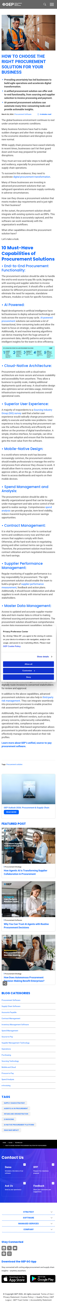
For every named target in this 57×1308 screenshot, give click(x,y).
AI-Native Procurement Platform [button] (19, 1125)
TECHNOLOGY (18, 1142)
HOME (4, 1142)
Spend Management (10, 1031)
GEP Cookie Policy (12, 646)
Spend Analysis (8, 1079)
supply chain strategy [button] (14, 1103)
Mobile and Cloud (9, 1067)
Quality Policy (42, 1297)
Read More (11, 812)
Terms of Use (47, 1294)
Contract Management (11, 1018)
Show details (43, 656)
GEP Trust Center (21, 1300)
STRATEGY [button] (28, 1212)
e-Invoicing (6, 1085)
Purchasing (6, 1055)
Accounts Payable (9, 1012)
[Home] (12, 4)
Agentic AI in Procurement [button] (16, 1108)
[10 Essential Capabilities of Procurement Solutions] (28, 353)
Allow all (28, 664)
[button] (52, 4)
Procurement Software (22, 114)
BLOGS (10, 1142)
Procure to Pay (8, 1073)
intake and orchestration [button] (16, 1114)
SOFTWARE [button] (28, 1217)
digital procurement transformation (31, 176)
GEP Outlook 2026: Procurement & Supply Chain (26, 807)
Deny (28, 677)
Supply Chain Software (11, 1006)
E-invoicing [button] (9, 1119)
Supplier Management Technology (16, 1043)
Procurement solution (14, 764)
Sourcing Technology (10, 1061)
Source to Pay (7, 1037)
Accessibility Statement (41, 1300)
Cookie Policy (27, 1297)
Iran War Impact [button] (11, 1130)
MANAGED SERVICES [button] (28, 1223)
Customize (27, 670)
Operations (6, 1049)
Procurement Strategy (13, 867)
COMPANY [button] (28, 1229)
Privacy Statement (11, 1297)
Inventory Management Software (15, 1024)
